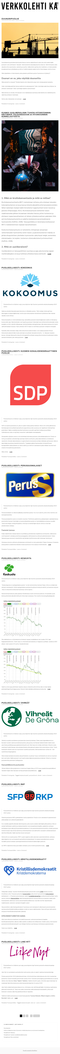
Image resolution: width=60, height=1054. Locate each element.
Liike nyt (33, 1003)
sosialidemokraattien (35, 896)
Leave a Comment (20, 104)
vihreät (39, 775)
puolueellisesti (33, 775)
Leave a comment (20, 20)
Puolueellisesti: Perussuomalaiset (22, 465)
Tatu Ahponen (12, 560)
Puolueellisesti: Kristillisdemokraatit (24, 859)
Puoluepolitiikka (11, 457)
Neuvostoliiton (15, 898)
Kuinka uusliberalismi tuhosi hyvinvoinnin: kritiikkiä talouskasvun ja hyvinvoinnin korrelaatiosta (26, 115)
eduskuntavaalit (24, 775)
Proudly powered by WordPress (30, 1050)
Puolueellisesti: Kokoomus (17, 267)
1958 (41, 892)
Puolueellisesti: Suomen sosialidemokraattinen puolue (29, 352)
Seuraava (36, 1016)
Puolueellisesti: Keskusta (16, 558)
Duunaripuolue (10, 19)
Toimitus (11, 118)
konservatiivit (26, 894)
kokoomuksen (50, 894)
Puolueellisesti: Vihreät (16, 703)
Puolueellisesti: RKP (13, 784)
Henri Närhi (12, 20)
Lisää (24, 99)
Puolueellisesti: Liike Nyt (16, 942)
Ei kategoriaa (10, 104)
